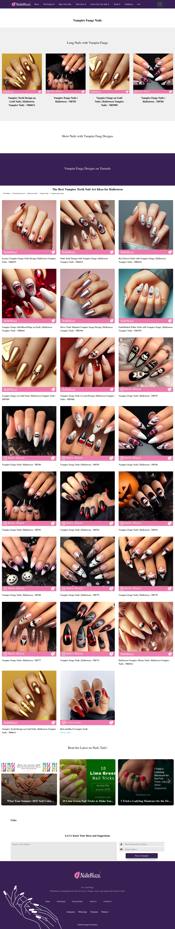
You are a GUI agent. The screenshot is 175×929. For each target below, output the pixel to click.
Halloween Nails (32, 193)
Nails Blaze (6, 193)
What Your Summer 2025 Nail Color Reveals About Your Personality (29, 801)
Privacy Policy (77, 901)
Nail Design (61, 901)
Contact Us (107, 901)
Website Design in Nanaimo (87, 924)
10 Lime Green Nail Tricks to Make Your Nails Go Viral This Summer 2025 (87, 801)
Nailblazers (129, 4)
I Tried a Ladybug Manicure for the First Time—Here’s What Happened (146, 801)
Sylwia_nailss (65, 732)
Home (36, 4)
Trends (116, 4)
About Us (93, 901)
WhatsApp (82, 911)
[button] (6, 82)
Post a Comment (141, 855)
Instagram (71, 911)
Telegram (94, 911)
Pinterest (104, 911)
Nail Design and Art (19, 193)
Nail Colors (80, 4)
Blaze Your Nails (65, 4)
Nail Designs (48, 4)
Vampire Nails (44, 193)
